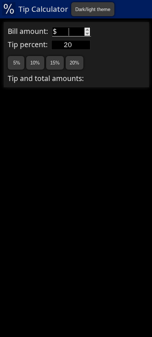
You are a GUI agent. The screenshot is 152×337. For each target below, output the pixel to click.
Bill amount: (32, 31)
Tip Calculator (43, 9)
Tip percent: (29, 44)
